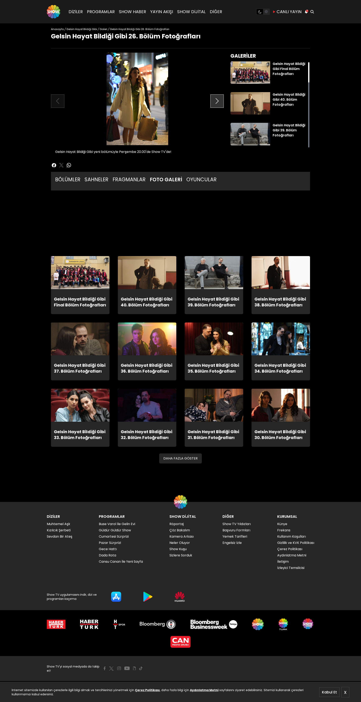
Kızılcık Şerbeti (59, 530)
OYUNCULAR (201, 179)
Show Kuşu (178, 549)
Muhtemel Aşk (58, 524)
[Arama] (312, 12)
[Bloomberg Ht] (158, 624)
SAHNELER (96, 179)
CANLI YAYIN (289, 12)
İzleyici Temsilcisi (290, 567)
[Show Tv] (53, 11)
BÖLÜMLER (67, 179)
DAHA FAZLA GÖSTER (180, 458)
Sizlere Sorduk (180, 555)
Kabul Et (329, 692)
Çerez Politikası (147, 690)
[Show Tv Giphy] (134, 668)
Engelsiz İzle (232, 542)
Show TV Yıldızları (236, 524)
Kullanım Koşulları (291, 536)
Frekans (283, 530)
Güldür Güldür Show (115, 530)
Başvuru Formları (236, 530)
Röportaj (176, 524)
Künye (282, 524)
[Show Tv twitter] (61, 165)
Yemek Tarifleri (234, 536)
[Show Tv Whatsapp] (69, 165)
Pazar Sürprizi (110, 542)
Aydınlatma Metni (204, 690)
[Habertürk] (56, 624)
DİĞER (216, 12)
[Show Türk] (283, 624)
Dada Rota (107, 555)
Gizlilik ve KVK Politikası (295, 542)
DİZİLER (76, 12)
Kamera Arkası (181, 536)
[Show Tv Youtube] (127, 668)
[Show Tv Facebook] (105, 668)
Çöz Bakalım (179, 530)
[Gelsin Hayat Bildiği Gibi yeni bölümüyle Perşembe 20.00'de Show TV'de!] (137, 99)
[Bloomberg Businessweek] (214, 624)
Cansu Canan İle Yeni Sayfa (121, 561)
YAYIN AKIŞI (161, 12)
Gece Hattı (108, 549)
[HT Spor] (119, 624)
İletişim (283, 561)
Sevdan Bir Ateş (59, 536)
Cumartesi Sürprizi (114, 536)
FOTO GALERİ (166, 179)
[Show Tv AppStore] (116, 597)
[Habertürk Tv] (89, 624)
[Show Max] (308, 624)
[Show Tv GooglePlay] (147, 597)
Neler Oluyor (179, 542)
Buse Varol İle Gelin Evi (117, 524)
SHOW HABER (132, 12)
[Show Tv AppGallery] (179, 597)
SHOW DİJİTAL (191, 12)
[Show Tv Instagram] (119, 668)
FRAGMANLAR (129, 179)
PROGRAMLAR (101, 12)
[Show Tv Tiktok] (140, 668)
